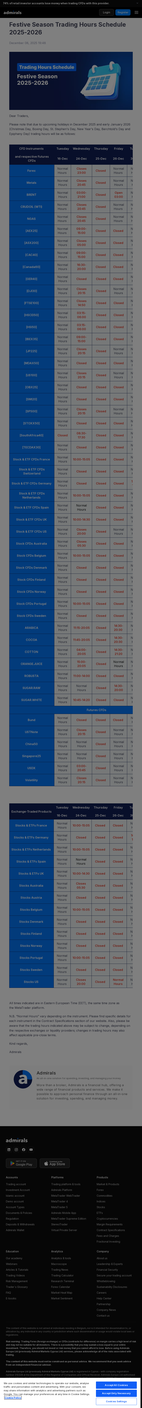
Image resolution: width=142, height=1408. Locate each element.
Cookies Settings (116, 1401)
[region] (70, 1392)
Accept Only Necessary (116, 1393)
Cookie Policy (13, 1397)
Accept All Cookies (116, 1385)
